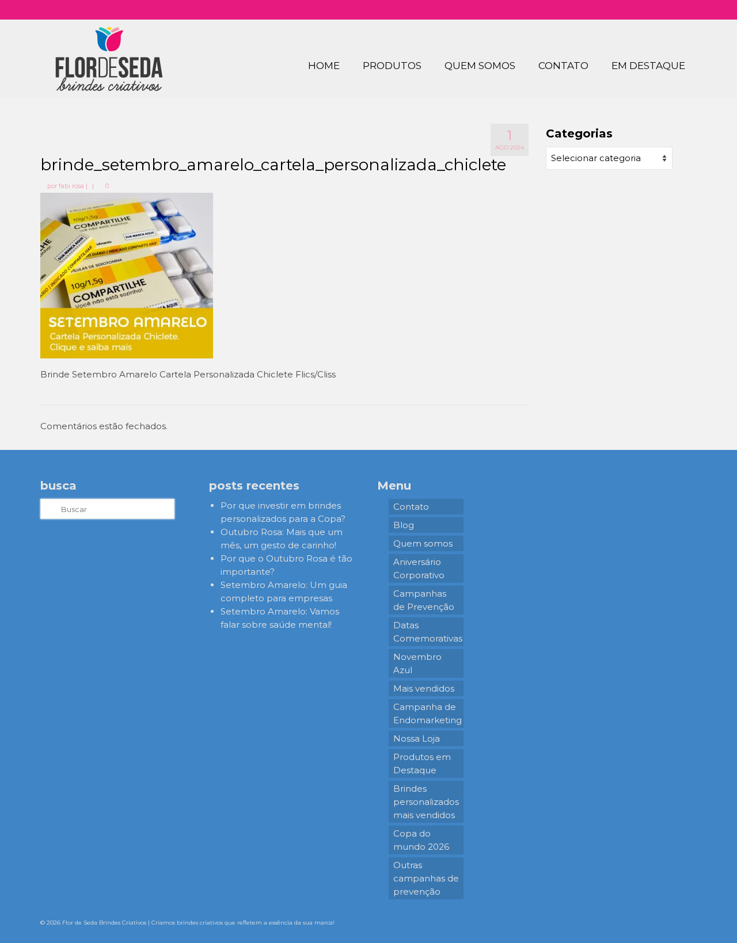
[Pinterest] (660, 10)
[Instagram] (626, 10)
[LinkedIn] (676, 10)
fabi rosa (71, 186)
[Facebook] (643, 10)
